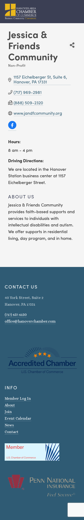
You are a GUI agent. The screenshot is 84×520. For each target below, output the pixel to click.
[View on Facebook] (12, 128)
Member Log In (18, 398)
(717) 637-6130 (16, 314)
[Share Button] (72, 45)
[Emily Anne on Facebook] (12, 334)
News (9, 425)
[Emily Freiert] (19, 334)
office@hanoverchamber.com (30, 321)
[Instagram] (6, 334)
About (10, 405)
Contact (11, 432)
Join (8, 411)
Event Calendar (18, 418)
